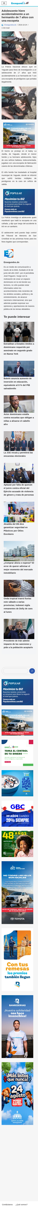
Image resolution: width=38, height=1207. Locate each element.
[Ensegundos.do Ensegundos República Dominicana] (20, 3)
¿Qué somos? (22, 1205)
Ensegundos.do (10, 25)
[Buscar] (32, 671)
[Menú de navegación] (4, 3)
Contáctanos (7, 1205)
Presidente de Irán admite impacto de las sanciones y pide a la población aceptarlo (18, 644)
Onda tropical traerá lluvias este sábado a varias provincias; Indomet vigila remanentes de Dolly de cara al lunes (18, 605)
